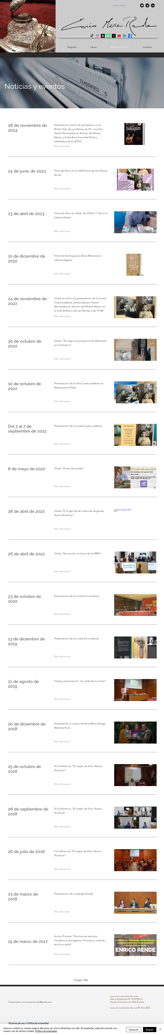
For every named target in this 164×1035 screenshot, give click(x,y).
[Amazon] (103, 36)
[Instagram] (97, 36)
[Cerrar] (160, 1029)
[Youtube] (119, 36)
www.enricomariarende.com (124, 996)
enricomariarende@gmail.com (37, 1001)
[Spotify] (108, 36)
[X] (114, 36)
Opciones (133, 1029)
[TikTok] (92, 36)
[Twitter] (147, 5)
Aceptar (150, 1029)
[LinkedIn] (153, 5)
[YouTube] (142, 5)
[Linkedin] (125, 36)
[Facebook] (130, 36)
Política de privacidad (46, 1031)
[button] (28, 1023)
